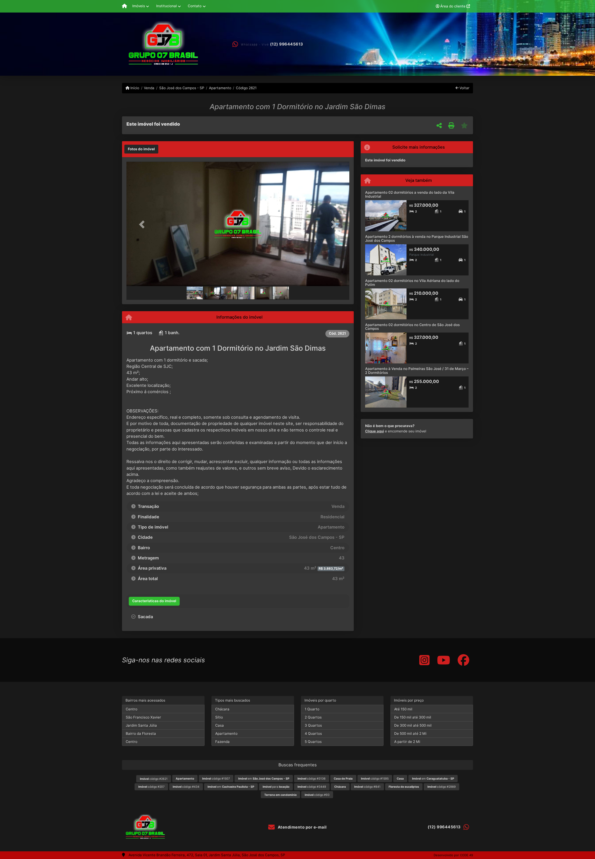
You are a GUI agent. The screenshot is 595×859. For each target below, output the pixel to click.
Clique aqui (374, 431)
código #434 (186, 786)
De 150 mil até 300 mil (412, 717)
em (263, 778)
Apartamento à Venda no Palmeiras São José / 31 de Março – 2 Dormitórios (417, 370)
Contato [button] (195, 6)
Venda (149, 88)
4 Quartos (313, 733)
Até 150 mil (403, 709)
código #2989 (441, 786)
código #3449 (312, 786)
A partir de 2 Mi (407, 741)
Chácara (222, 709)
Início (134, 88)
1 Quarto (312, 709)
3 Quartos (313, 725)
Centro (131, 709)
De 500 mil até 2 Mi (410, 733)
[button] (143, 224)
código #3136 (312, 778)
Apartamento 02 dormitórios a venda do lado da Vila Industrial (409, 194)
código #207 (151, 786)
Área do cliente (452, 6)
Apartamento (220, 88)
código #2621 (154, 779)
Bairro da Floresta (141, 733)
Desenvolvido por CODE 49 (453, 855)
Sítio (219, 717)
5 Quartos (313, 741)
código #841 (367, 786)
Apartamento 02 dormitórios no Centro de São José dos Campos (412, 327)
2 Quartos (313, 717)
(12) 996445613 (286, 44)
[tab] (141, 149)
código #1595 (375, 778)
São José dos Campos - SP (181, 88)
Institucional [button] (166, 6)
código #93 (317, 795)
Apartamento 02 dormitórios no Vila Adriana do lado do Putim (412, 282)
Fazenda (222, 741)
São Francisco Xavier (143, 717)
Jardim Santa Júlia (141, 725)
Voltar (464, 88)
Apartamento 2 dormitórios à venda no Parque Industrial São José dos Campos (416, 238)
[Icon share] (424, 660)
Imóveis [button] (138, 6)
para (276, 786)
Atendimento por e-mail (302, 827)
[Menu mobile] (124, 6)
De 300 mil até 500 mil (413, 725)
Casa (219, 725)
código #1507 (216, 778)
